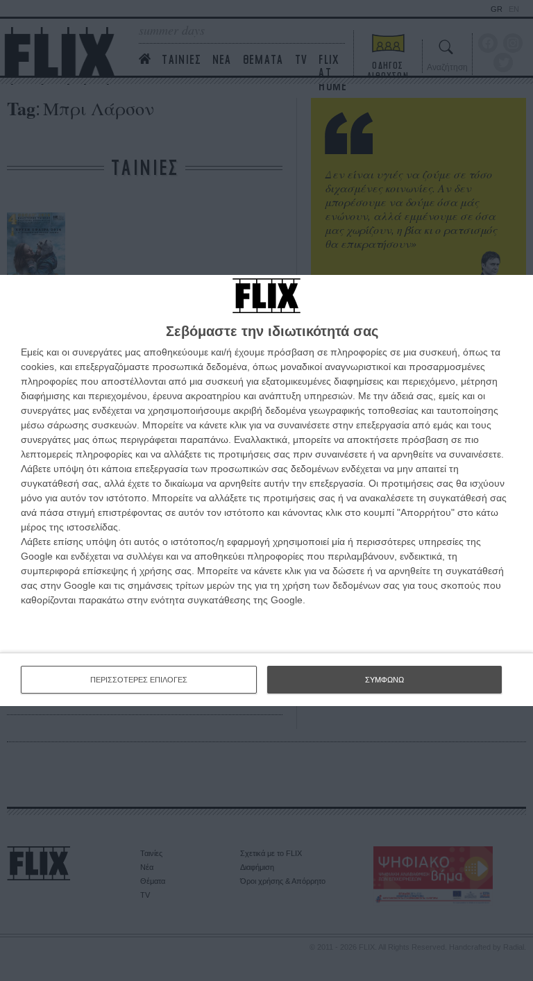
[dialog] (266, 490)
